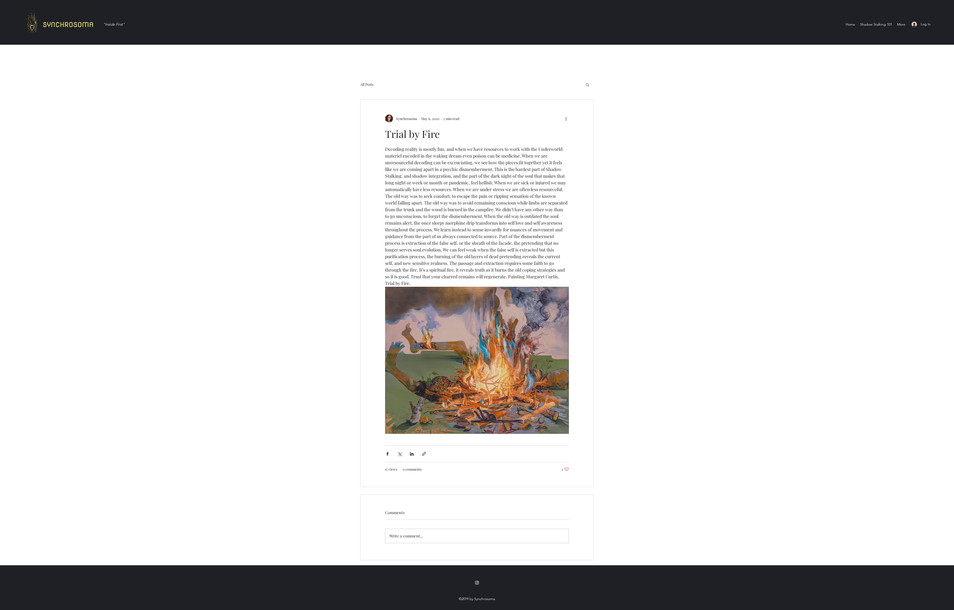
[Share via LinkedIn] (411, 453)
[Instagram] (477, 582)
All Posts (366, 84)
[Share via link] (424, 453)
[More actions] (566, 119)
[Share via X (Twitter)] (399, 453)
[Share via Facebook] (387, 453)
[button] (587, 84)
